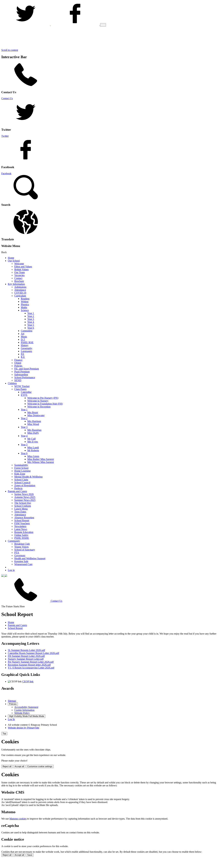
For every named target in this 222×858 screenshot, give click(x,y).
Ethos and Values (23, 266)
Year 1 (30, 313)
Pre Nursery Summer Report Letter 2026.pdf (31, 661)
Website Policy (22, 713)
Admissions (20, 287)
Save (29, 855)
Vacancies (19, 275)
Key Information (16, 284)
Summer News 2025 (24, 500)
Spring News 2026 (24, 494)
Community (14, 541)
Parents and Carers (17, 491)
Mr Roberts (33, 450)
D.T (23, 339)
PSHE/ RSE (27, 342)
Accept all (19, 766)
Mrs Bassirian (34, 430)
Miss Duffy (33, 433)
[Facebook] (75, 24)
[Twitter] (26, 24)
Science (25, 310)
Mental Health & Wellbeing (28, 476)
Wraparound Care (23, 564)
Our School (14, 260)
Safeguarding (21, 374)
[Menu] (103, 25)
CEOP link (27, 681)
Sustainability (21, 465)
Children (12, 383)
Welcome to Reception (39, 406)
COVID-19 (20, 292)
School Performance (24, 377)
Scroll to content (9, 50)
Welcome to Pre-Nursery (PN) (42, 397)
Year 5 (30, 325)
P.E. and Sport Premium (26, 368)
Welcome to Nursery (37, 400)
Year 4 (30, 322)
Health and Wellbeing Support (29, 558)
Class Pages (20, 389)
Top (4, 733)
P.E (22, 354)
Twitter (5, 136)
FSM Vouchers (22, 523)
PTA (16, 552)
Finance (18, 360)
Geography (26, 348)
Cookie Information (24, 710)
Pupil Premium (22, 371)
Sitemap (12, 700)
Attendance (20, 289)
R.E (23, 357)
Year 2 (30, 316)
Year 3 (30, 319)
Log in (11, 570)
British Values (21, 269)
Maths (24, 307)
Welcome (19, 263)
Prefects (18, 488)
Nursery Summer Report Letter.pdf (26, 659)
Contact (18, 278)
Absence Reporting (24, 517)
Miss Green (33, 456)
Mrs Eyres (32, 441)
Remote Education (23, 532)
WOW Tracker (22, 386)
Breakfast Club (22, 543)
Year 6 (30, 327)
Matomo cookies (17, 818)
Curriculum (20, 295)
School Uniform (22, 505)
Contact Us (7, 98)
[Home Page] (4, 576)
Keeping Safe (21, 561)
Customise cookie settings (39, 766)
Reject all (7, 766)
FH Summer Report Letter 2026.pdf (26, 656)
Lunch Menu (21, 508)
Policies (18, 365)
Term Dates (20, 511)
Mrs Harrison (34, 421)
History (24, 345)
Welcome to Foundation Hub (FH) (45, 403)
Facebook (6, 173)
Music (24, 336)
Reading (25, 298)
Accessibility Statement (26, 707)
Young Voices (21, 546)
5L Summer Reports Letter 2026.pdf (26, 650)
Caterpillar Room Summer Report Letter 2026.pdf (33, 653)
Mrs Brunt (32, 412)
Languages (26, 351)
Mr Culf (31, 438)
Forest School (21, 468)
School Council (22, 482)
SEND (17, 380)
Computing (26, 330)
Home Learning (22, 470)
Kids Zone (19, 473)
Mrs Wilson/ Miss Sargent (40, 462)
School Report (21, 520)
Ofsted (17, 362)
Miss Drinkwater (36, 415)
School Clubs (21, 479)
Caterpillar (26, 392)
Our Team (19, 272)
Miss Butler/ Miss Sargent (40, 459)
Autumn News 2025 (24, 497)
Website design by (23, 727)
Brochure (19, 281)
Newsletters (20, 526)
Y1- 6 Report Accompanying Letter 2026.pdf (31, 667)
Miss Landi (33, 447)
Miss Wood (33, 424)
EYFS (24, 395)
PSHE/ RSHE (21, 538)
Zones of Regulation (24, 485)
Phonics (25, 304)
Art (22, 333)
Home (11, 257)
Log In (11, 719)
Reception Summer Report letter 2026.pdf (29, 664)
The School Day (22, 503)
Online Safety (21, 535)
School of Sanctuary (24, 549)
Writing (24, 301)
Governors (19, 555)
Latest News (20, 529)
